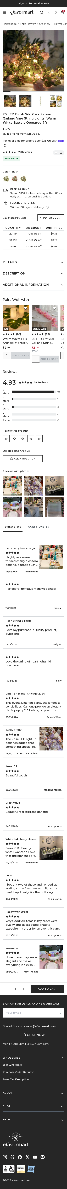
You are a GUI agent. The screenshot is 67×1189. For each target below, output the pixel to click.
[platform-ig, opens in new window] (5, 1157)
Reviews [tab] (13, 526)
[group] (33, 3)
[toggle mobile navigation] (5, 12)
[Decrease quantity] (7, 989)
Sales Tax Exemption (16, 1079)
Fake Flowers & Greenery (35, 23)
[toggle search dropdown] (42, 12)
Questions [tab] (38, 526)
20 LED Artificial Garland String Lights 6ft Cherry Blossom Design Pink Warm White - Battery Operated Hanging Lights (45, 341)
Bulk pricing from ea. (21, 133)
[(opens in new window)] (9, 1169)
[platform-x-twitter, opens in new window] (27, 1157)
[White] (6, 178)
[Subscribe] (60, 1013)
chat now (36, 1035)
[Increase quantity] (23, 989)
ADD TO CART (20, 355)
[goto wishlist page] (55, 12)
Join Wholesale (12, 1064)
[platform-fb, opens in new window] (20, 1157)
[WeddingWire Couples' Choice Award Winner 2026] (21, 1169)
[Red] (15, 178)
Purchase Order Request (18, 1072)
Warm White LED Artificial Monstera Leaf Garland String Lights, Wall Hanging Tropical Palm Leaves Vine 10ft (15, 341)
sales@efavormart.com (40, 1026)
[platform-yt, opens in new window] (35, 1157)
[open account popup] (48, 12)
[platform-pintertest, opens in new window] (43, 1157)
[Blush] (23, 178)
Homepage (10, 23)
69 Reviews (25, 152)
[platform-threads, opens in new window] (12, 1157)
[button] (10, 101)
